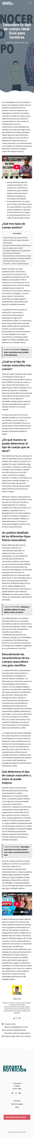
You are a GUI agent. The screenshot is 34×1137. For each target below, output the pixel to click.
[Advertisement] (17, 62)
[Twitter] (17, 1018)
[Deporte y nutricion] (9, 3)
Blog (17, 1107)
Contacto (17, 1101)
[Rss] (19, 1018)
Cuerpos (8, 1024)
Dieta (13, 1024)
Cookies (17, 1086)
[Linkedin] (14, 1018)
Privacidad (17, 1083)
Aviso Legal (17, 1088)
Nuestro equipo (17, 1104)
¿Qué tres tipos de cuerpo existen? (15, 238)
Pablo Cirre (24, 43)
